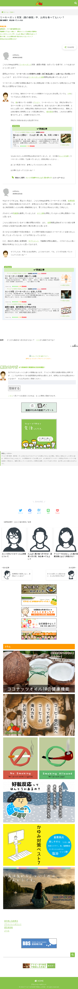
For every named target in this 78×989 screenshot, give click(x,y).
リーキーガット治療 (36, 77)
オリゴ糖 (40, 213)
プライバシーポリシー (12, 924)
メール (6, 931)
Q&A (16, 522)
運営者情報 (8, 927)
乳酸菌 (15, 213)
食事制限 (71, 201)
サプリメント (33, 241)
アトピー (36, 102)
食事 (49, 223)
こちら (10, 396)
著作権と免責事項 (11, 921)
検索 (72, 954)
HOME (40, 981)
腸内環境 (49, 112)
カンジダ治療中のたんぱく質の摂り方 (39, 177)
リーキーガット (26, 65)
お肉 (69, 93)
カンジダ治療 (64, 156)
